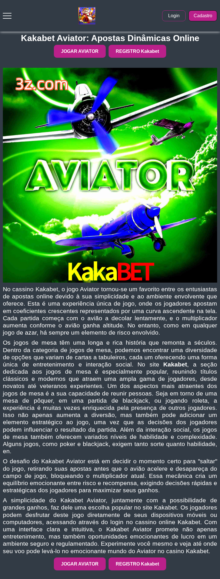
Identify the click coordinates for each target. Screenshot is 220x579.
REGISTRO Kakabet (137, 51)
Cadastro (203, 15)
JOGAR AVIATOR (80, 51)
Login (174, 15)
